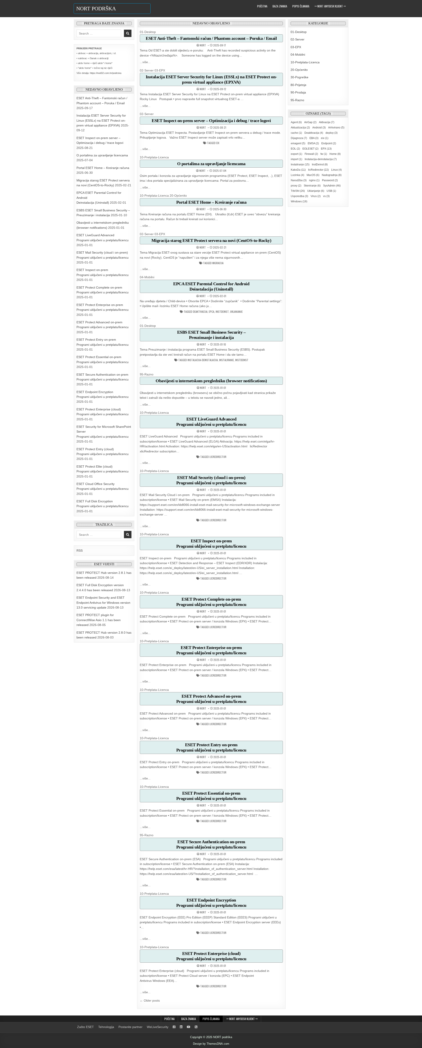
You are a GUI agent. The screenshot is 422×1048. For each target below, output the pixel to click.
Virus (316, 196)
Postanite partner (130, 1027)
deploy (332, 132)
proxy (296, 185)
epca (211, 311)
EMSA (313, 143)
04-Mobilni (147, 277)
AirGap (310, 122)
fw (323, 153)
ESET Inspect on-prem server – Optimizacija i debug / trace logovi (211, 120)
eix (217, 143)
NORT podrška (96, 8)
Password (330, 180)
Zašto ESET (85, 1027)
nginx (314, 180)
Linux (336, 169)
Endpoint (328, 143)
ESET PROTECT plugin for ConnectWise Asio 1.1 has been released (98, 620)
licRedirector (217, 456)
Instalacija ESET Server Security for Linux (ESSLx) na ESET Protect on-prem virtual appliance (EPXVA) (101, 120)
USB (331, 190)
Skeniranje (312, 185)
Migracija (218, 263)
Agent (296, 122)
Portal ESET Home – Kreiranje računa (102, 168)
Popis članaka (300, 6)
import (296, 159)
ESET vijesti (104, 564)
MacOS (313, 175)
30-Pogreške (299, 77)
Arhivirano (336, 127)
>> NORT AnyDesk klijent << (330, 6)
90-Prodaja (298, 92)
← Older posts (150, 1000)
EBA (313, 138)
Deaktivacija (200, 311)
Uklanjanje (236, 311)
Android (319, 127)
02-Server (147, 70)
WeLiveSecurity (157, 1027)
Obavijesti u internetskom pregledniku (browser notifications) (211, 380)
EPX (326, 148)
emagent (298, 143)
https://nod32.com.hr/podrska (105, 73)
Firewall (311, 153)
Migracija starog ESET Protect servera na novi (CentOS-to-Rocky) (211, 240)
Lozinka (297, 175)
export (296, 153)
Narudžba (299, 180)
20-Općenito (178, 195)
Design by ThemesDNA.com (211, 1043)
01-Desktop (148, 32)
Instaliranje (226, 360)
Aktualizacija (300, 127)
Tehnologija (106, 1027)
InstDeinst (222, 311)
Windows (299, 201)
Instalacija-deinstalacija (202, 360)
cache (296, 132)
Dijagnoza (299, 138)
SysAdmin (332, 185)
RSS (79, 550)
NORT (203, 45)
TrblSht (298, 190)
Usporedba (299, 196)
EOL (295, 148)
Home (335, 153)
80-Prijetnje (298, 85)
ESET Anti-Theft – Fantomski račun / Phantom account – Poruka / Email (211, 38)
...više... (145, 62)
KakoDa (298, 169)
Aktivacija (326, 122)
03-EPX (160, 70)
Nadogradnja (332, 175)
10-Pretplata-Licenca (154, 157)
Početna (262, 6)
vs (326, 196)
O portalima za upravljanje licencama (102, 155)
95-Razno (146, 374)
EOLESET (310, 148)
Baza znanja (280, 6)
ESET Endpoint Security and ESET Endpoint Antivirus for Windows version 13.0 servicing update (103, 602)
